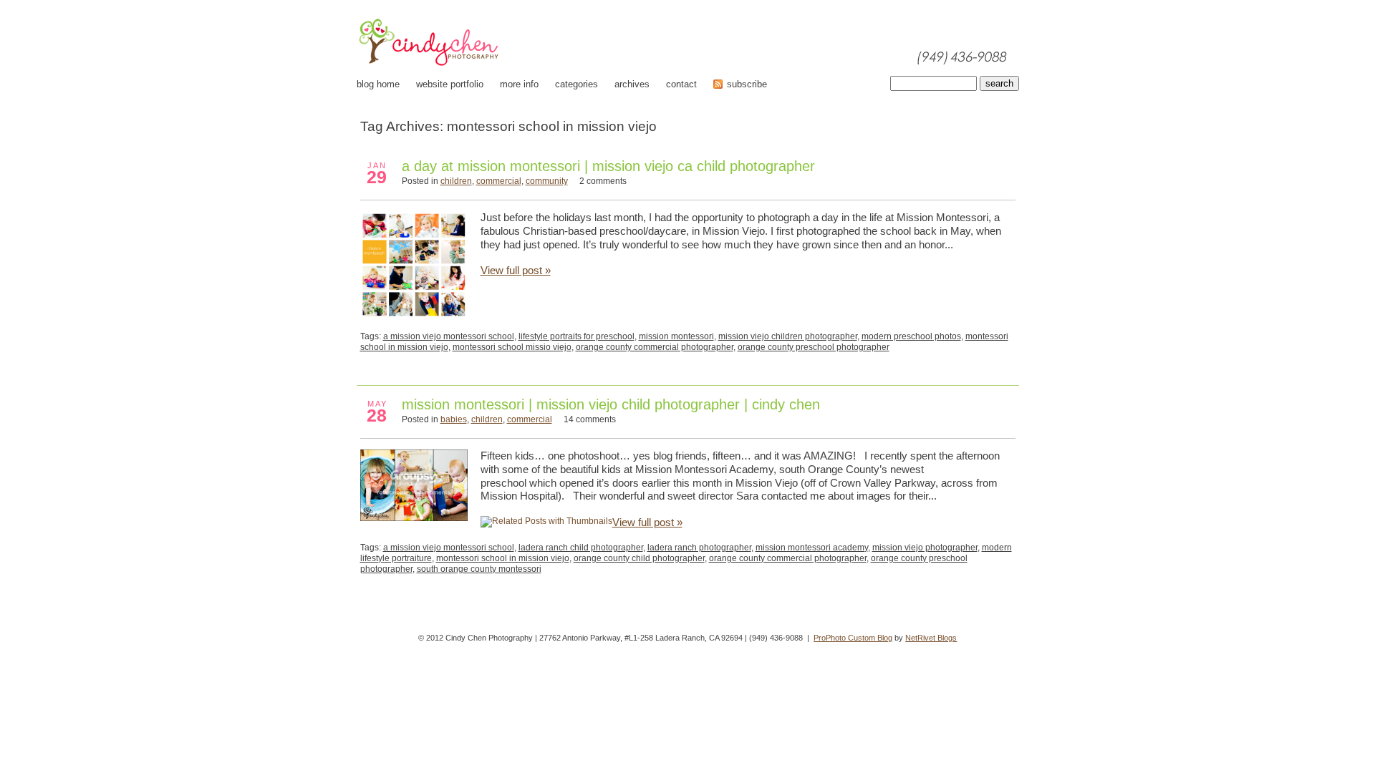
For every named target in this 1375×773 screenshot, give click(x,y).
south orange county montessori (479, 569)
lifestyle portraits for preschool (576, 336)
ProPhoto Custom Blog (853, 637)
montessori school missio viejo (512, 347)
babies (453, 419)
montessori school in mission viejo (502, 558)
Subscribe (747, 84)
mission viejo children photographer (787, 336)
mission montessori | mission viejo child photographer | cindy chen (611, 404)
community (547, 181)
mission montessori (676, 336)
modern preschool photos (911, 336)
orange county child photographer (639, 558)
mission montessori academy (812, 548)
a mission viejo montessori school (448, 336)
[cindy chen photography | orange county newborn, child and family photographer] (688, 67)
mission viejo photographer (925, 548)
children (456, 181)
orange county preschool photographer (813, 347)
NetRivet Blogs (931, 637)
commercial (498, 181)
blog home (378, 84)
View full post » (516, 270)
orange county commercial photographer (654, 347)
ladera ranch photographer (699, 548)
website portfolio (449, 84)
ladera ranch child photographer (580, 548)
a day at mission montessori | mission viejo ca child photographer (608, 166)
